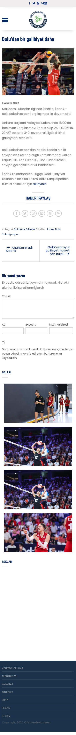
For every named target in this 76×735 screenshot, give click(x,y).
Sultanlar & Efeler (24, 229)
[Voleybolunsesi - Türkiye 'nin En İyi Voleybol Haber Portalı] (38, 18)
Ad (3, 325)
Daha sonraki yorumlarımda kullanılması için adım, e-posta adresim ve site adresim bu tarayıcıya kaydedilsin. (38, 353)
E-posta (31, 325)
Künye (5, 700)
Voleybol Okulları (13, 668)
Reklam (6, 708)
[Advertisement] (38, 609)
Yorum (6, 296)
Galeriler (7, 692)
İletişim (6, 716)
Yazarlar (7, 684)
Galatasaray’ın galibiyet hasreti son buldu (58, 250)
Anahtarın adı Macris (19, 249)
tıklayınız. (40, 184)
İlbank (50, 229)
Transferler (9, 676)
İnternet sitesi (58, 325)
